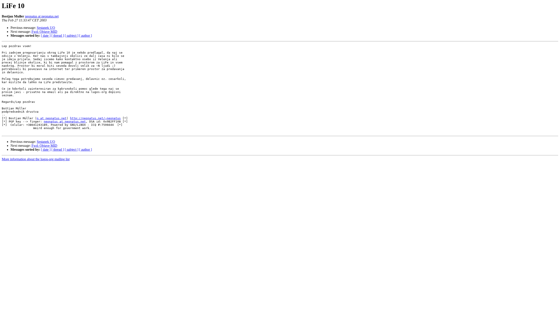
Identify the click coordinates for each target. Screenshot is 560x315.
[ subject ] (71, 35)
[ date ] (46, 35)
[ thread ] (57, 35)
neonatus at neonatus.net (42, 16)
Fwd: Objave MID (44, 31)
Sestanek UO (46, 28)
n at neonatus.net (51, 118)
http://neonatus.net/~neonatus (95, 118)
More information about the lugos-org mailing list (36, 159)
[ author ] (85, 35)
